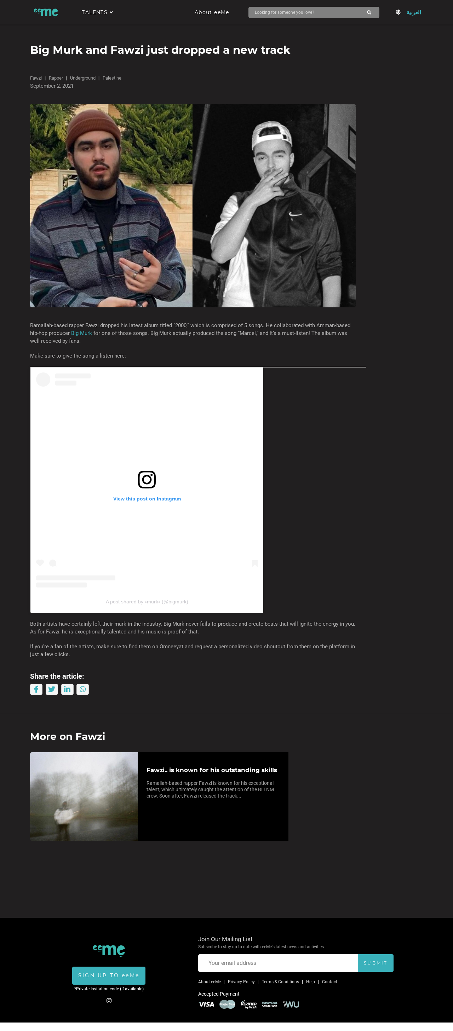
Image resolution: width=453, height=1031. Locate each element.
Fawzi (36, 78)
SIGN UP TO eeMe (108, 975)
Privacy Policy (241, 981)
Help (310, 981)
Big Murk (81, 333)
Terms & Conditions (280, 981)
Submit (376, 963)
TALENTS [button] (95, 12)
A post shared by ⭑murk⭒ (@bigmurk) (147, 601)
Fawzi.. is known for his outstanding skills (212, 770)
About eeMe (212, 12)
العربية (414, 12)
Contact (329, 981)
